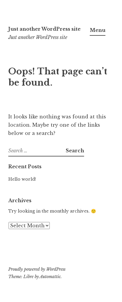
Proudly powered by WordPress (36, 269)
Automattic (50, 276)
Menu (97, 30)
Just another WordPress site (44, 29)
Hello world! (22, 179)
